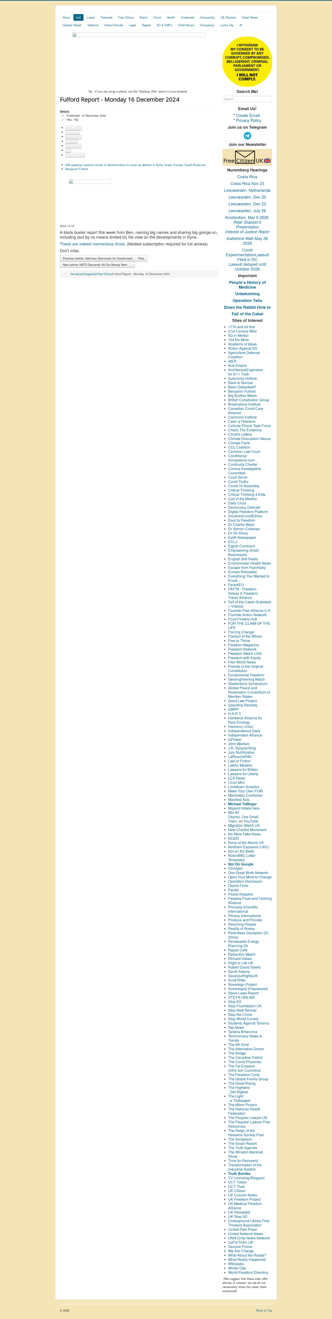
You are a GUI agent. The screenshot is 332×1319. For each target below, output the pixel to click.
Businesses (237, 554)
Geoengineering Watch (246, 679)
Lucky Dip (227, 25)
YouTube (251, 821)
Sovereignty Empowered (248, 988)
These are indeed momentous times (92, 244)
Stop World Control (243, 1018)
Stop (232, 1005)
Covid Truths (238, 481)
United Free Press (242, 1229)
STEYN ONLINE (241, 997)
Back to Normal (240, 382)
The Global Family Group (248, 1078)
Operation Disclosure (245, 881)
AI (240, 25)
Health (171, 17)
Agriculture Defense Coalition (244, 354)
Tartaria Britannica (242, 1031)
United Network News (245, 1233)
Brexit (143, 17)
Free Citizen (126, 17)
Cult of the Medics (242, 498)
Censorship (207, 17)
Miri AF (234, 812)
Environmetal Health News (249, 563)
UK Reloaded (239, 1212)
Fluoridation (246, 1005)
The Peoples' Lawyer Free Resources (249, 1124)
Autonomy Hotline (242, 378)
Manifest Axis (239, 799)
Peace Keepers (240, 894)
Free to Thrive (239, 640)
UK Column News (242, 1195)
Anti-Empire (237, 365)
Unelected (187, 17)
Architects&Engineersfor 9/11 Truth (245, 372)
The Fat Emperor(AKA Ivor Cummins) (244, 1068)
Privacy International (244, 915)
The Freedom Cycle (244, 1074)
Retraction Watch (241, 954)
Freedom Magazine (243, 644)
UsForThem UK (240, 1242)
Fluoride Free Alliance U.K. (249, 610)
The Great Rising (241, 1083)
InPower (234, 739)
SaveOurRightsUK (243, 975)
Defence (93, 25)
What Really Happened (247, 1259)
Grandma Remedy (242, 705)
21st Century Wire (242, 331)
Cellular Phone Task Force (250, 425)
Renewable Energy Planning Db (243, 943)
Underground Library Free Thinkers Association (248, 1223)
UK (259, 1005)
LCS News (236, 778)
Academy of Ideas (242, 344)
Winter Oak (237, 1268)
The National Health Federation (244, 1111)
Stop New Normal (242, 1010)
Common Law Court (244, 451)
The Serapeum (240, 1139)
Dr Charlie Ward (241, 524)
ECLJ (232, 541)
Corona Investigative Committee (244, 470)
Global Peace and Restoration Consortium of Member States (249, 692)
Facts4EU (236, 584)
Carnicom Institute (242, 417)
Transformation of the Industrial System (245, 1167)
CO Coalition (239, 447)
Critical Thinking (241, 490)
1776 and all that (241, 326)
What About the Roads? (247, 1255)
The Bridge (237, 1053)
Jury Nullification (242, 752)
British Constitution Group (248, 399)
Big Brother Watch (242, 395)
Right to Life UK (240, 962)
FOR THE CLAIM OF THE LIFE (249, 625)
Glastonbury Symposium (247, 683)
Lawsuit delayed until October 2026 (247, 266)
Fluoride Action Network (247, 614)
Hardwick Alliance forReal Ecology (245, 720)
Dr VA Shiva (238, 533)
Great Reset (250, 17)
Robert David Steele (244, 967)
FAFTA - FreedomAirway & (242, 591)
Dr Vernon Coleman (244, 528)
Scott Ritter (237, 980)
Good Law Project (242, 700)
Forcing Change (241, 632)
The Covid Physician (245, 1061)
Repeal (146, 25)
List (78, 17)
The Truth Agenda (242, 1147)
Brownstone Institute (244, 404)
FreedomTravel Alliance (243, 595)
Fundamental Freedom (246, 674)
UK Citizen (236, 1190)
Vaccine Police (240, 1246)
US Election (228, 17)
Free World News (242, 662)
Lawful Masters (240, 765)
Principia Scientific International (243, 909)
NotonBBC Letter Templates (241, 857)
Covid (157, 17)
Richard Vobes (240, 958)
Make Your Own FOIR (245, 791)
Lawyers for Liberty (243, 773)
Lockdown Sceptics (243, 786)
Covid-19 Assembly (244, 485)
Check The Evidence (245, 430)
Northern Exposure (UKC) (248, 846)
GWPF (233, 709)
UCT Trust (236, 1186)
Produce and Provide (245, 919)
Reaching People (242, 924)
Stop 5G (234, 1001)
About (66, 17)
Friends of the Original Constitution (245, 668)
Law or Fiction (239, 760)
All (68, 150)
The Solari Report (242, 1143)
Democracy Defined (244, 507)
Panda (233, 889)
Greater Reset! (72, 25)
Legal (132, 25)
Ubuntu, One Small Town (243, 819)
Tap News (236, 1027)
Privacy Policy (248, 120)
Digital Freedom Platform (248, 511)
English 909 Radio (243, 558)
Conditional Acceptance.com (241, 458)
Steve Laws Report (243, 993)
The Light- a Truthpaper (239, 1098)
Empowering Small (243, 550)
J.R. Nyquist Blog (242, 748)
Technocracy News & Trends (245, 1038)
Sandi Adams (239, 971)
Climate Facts (239, 442)
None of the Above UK (246, 842)
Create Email (248, 115)
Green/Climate (113, 25)
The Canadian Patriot (245, 1057)
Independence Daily (244, 730)
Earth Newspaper (242, 537)
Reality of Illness (241, 928)
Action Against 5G (243, 348)
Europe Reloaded (242, 571)
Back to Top (264, 1310)
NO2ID (233, 838)
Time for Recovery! (243, 1160)
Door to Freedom (241, 520)
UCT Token (237, 1182)
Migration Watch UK (244, 825)
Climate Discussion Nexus (249, 438)
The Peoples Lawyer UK (247, 1117)
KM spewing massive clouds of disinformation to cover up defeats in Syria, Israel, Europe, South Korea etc (135, 165)
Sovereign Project (242, 984)
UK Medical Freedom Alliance (245, 1205)
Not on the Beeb (241, 851)
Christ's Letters (240, 434)
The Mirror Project (242, 1104)
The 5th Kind (238, 1044)
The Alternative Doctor (246, 1048)
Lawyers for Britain (243, 769)
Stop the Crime (240, 1014)
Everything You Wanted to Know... (248, 578)
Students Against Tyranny (248, 1023)
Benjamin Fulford (76, 169)
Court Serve (237, 477)
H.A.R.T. (234, 713)
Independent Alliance (245, 735)
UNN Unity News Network (249, 1238)
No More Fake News (245, 834)
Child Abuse (186, 25)
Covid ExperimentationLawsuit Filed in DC (247, 254)
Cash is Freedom (241, 421)
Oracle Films (238, 885)
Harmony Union (240, 726)
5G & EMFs (164, 25)
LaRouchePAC (240, 756)
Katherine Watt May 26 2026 (247, 240)
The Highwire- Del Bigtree (239, 1089)
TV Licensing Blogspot (246, 1177)
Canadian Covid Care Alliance (245, 410)
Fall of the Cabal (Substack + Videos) (249, 604)
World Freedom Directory (248, 1272)
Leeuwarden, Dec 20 (247, 197)
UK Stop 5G (237, 1216)
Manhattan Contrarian (245, 795)
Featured (106, 17)
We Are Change (241, 1250)
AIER (232, 361)
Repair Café (238, 950)
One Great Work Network (248, 872)
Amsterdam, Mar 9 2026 (247, 217)
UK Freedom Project (244, 1199)
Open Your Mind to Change (250, 876)
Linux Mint (236, 782)
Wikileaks (236, 1263)
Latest (91, 17)
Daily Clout (237, 503)
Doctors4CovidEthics (245, 515)
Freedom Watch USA (245, 653)
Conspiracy (207, 25)
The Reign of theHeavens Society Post (246, 1132)
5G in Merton (238, 335)
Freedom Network (242, 649)
